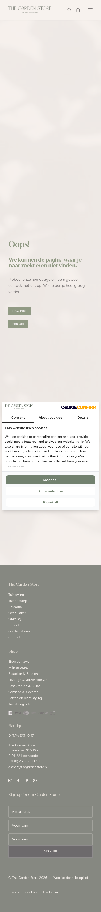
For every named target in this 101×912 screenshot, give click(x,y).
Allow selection (50, 491)
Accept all (50, 480)
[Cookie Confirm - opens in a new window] (78, 407)
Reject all (50, 502)
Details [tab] (83, 417)
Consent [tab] (18, 417)
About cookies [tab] (50, 417)
